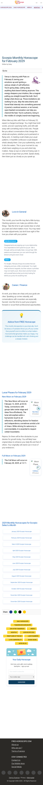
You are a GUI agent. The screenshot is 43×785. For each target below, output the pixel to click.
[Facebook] (11, 612)
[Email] (24, 612)
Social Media (17, 766)
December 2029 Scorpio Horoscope (21, 601)
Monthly (37, 7)
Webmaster (30, 778)
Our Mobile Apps (18, 763)
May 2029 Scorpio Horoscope (21, 557)
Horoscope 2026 (6, 7)
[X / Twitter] (21, 772)
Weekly (29, 7)
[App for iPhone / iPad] (33, 772)
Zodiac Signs (32, 640)
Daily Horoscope (19, 7)
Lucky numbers (33, 636)
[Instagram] (9, 772)
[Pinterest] (27, 772)
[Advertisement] (21, 31)
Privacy (23, 778)
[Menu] (2, 2)
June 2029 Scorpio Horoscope (21, 563)
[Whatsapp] (15, 612)
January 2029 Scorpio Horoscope (21, 531)
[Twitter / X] (20, 612)
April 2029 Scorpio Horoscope (21, 550)
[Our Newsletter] (36, 2)
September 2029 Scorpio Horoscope (21, 582)
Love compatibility (15, 640)
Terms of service (18, 751)
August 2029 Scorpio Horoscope (21, 576)
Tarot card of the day (14, 636)
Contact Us (16, 760)
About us (15, 744)
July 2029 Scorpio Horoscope (21, 570)
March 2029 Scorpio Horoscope (21, 544)
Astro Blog (23, 643)
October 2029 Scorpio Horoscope (21, 589)
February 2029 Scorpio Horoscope (21, 538)
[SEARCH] (41, 2)
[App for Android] (39, 772)
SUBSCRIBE (21, 682)
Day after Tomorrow (17, 629)
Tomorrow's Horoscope (22, 625)
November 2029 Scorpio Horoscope (21, 595)
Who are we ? (17, 748)
